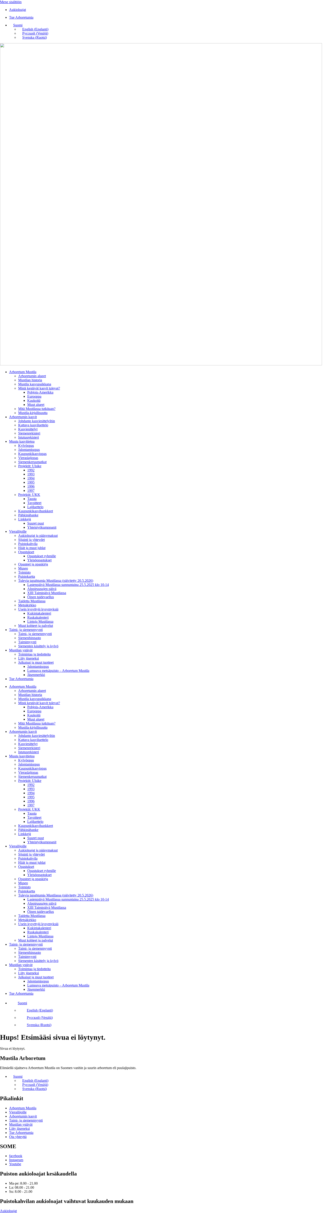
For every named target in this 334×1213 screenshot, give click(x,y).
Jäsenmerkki (36, 675)
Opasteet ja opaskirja (33, 564)
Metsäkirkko (27, 605)
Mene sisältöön (11, 2)
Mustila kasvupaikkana (34, 384)
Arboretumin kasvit (23, 417)
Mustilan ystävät (20, 650)
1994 (31, 478)
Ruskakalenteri (38, 617)
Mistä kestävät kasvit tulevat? (39, 388)
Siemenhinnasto (29, 638)
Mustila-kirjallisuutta (32, 413)
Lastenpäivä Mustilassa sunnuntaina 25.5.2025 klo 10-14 (68, 585)
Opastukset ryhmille (41, 556)
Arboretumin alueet (32, 376)
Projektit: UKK (29, 495)
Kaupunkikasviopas (32, 454)
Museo (23, 568)
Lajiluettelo (35, 507)
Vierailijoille (18, 531)
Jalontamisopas (29, 450)
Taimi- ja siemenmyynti (26, 630)
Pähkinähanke (28, 515)
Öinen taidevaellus (40, 597)
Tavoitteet (34, 503)
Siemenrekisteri (29, 433)
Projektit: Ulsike (29, 466)
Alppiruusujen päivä (41, 589)
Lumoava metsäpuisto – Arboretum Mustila (58, 671)
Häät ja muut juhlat (31, 548)
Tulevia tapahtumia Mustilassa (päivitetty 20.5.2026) (55, 581)
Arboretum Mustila (22, 372)
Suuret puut (35, 523)
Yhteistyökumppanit (41, 527)
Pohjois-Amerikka (40, 392)
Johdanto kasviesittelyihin (36, 421)
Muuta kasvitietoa (22, 441)
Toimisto (24, 572)
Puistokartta (26, 576)
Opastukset (26, 552)
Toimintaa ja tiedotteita (34, 654)
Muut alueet (35, 405)
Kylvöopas (26, 445)
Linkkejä (24, 519)
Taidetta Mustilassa (31, 601)
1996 (31, 486)
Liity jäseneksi (28, 658)
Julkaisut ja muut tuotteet (36, 662)
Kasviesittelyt (27, 429)
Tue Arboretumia (21, 679)
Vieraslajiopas (28, 458)
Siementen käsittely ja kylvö (38, 646)
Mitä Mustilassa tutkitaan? (36, 409)
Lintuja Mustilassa (40, 621)
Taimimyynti (27, 642)
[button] (15, 25)
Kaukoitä (33, 400)
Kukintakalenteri (39, 613)
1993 (31, 474)
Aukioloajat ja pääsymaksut (38, 535)
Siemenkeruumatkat (32, 462)
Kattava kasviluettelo (33, 425)
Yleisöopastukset (39, 560)
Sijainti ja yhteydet (31, 540)
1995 (31, 482)
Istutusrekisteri (28, 437)
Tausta (32, 499)
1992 (31, 470)
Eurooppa (34, 396)
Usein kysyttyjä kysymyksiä (38, 609)
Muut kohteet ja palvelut (35, 626)
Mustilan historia (30, 380)
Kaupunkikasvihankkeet (35, 511)
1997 (31, 490)
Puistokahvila (27, 544)
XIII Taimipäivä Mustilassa (46, 593)
